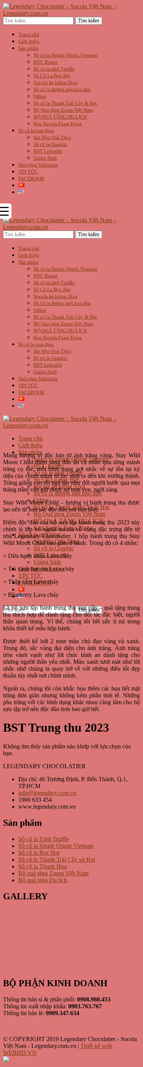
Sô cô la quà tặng (36, 130)
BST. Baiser (46, 62)
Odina (40, 96)
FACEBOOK (31, 178)
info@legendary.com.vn (47, 793)
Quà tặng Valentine (38, 165)
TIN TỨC (28, 172)
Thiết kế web (96, 1046)
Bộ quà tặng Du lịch (42, 880)
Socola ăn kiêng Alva (55, 82)
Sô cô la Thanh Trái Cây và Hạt (56, 859)
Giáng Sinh (45, 158)
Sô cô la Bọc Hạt (38, 852)
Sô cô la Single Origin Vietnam (65, 55)
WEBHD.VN (20, 1052)
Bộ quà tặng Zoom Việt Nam (53, 873)
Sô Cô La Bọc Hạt (52, 76)
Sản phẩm (28, 48)
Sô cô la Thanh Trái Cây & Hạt (65, 103)
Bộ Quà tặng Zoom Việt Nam (63, 110)
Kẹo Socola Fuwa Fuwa (58, 124)
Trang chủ (28, 34)
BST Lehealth (48, 151)
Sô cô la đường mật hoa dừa (62, 89)
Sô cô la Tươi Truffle (43, 839)
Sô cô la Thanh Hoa (42, 866)
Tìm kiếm (88, 21)
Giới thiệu (28, 41)
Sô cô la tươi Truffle (54, 69)
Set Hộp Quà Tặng (52, 137)
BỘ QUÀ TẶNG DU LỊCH (60, 117)
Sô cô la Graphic (50, 144)
